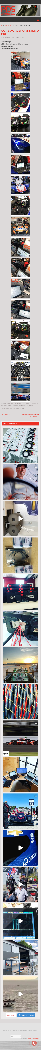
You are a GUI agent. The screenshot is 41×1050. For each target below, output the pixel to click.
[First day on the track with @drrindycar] (20, 848)
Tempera (29, 1038)
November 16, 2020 (8, 37)
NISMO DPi (35, 403)
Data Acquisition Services (23, 403)
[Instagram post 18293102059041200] (20, 884)
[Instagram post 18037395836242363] (20, 482)
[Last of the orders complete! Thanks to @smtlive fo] (20, 445)
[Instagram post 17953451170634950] (20, 994)
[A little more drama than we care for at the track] (20, 738)
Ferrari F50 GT (8, 414)
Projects (8, 25)
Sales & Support (13, 405)
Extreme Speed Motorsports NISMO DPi (31, 416)
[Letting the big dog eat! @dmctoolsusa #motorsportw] (20, 628)
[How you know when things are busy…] (20, 774)
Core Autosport (8, 403)
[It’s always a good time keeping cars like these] (20, 665)
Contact (6, 1036)
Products (27, 1034)
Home (5, 1034)
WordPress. (36, 1038)
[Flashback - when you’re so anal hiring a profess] (20, 957)
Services (20, 1034)
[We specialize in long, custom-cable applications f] (20, 701)
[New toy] (20, 518)
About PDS (11, 1034)
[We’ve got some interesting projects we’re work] (20, 592)
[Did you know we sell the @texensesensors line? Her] (20, 555)
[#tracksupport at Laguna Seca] (20, 811)
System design (23, 405)
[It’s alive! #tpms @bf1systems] (20, 921)
